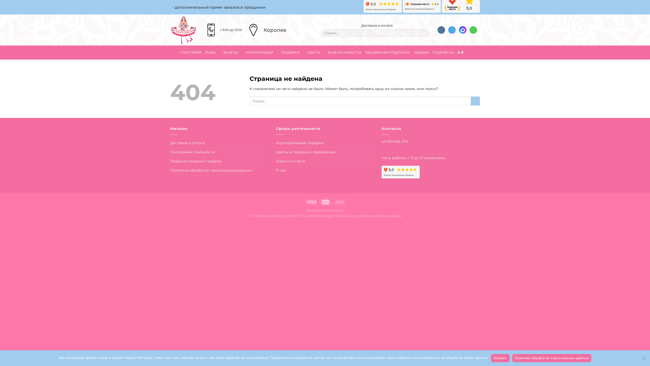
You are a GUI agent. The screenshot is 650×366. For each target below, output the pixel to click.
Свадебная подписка (387, 52)
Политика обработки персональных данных (211, 170)
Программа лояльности (192, 152)
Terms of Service (378, 216)
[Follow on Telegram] (452, 30)
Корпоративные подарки (299, 143)
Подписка (443, 52)
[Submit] (424, 33)
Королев (275, 30)
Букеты (230, 52)
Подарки (290, 52)
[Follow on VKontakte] (441, 30)
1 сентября (191, 52)
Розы (210, 52)
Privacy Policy (345, 216)
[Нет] (643, 360)
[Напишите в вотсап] (473, 30)
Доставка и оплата (376, 25)
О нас (281, 170)
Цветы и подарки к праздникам (305, 152)
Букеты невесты (345, 52)
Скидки (421, 52)
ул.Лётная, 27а (395, 141)
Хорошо (500, 358)
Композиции (260, 52)
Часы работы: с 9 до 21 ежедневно (413, 158)
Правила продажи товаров (195, 161)
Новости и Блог (291, 161)
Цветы (313, 52)
